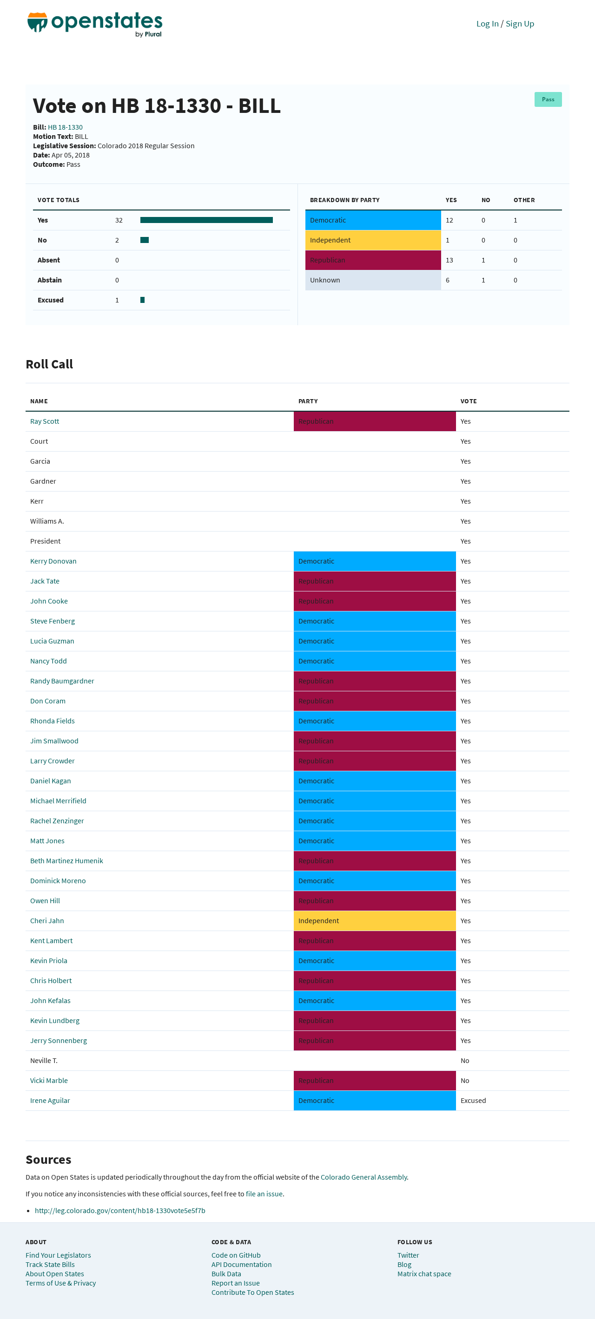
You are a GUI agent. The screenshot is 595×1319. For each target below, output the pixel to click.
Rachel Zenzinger (57, 820)
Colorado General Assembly (364, 1176)
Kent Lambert (51, 940)
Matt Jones (47, 840)
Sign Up (520, 23)
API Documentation (242, 1264)
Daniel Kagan (50, 780)
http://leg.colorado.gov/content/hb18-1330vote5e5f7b (120, 1210)
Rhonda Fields (52, 720)
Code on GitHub (236, 1255)
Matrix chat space (424, 1273)
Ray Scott (44, 421)
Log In (487, 23)
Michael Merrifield (58, 800)
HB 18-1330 (65, 126)
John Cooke (49, 600)
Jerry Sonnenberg (58, 1040)
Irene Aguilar (50, 1100)
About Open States (55, 1273)
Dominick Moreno (58, 880)
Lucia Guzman (52, 640)
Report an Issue (236, 1282)
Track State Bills (50, 1264)
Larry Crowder (52, 760)
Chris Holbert (51, 980)
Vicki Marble (49, 1080)
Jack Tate (45, 580)
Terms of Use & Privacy (61, 1282)
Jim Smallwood (54, 740)
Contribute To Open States (253, 1292)
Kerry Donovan (53, 560)
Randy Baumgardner (62, 680)
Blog (404, 1264)
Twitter (408, 1255)
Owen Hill (45, 900)
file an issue (264, 1193)
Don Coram (48, 700)
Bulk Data (226, 1273)
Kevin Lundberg (54, 1020)
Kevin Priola (48, 960)
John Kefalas (50, 1000)
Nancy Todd (48, 660)
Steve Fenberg (52, 620)
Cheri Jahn (47, 920)
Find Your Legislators (58, 1255)
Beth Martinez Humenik (66, 860)
